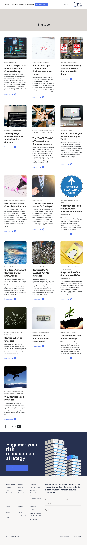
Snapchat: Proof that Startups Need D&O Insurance (70, 275)
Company (22, 4)
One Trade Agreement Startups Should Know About (15, 273)
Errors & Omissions (47, 132)
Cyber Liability (12, 62)
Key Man (42, 266)
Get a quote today (17, 468)
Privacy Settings (22, 515)
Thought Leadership (65, 269)
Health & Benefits (71, 332)
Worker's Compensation (48, 135)
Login (19, 510)
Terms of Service (64, 536)
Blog (31, 495)
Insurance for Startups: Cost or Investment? (40, 338)
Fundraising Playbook (35, 498)
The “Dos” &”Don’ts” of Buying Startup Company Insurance (42, 141)
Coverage (6, 4)
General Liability (36, 135)
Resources (30, 4)
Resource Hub (34, 493)
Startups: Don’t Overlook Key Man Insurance (41, 273)
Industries (14, 4)
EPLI (40, 132)
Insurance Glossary (35, 487)
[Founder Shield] (78, 4)
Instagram (8, 515)
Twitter (8, 512)
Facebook (8, 510)
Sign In (66, 4)
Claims (20, 512)
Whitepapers (33, 490)
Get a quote (9, 493)
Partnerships (21, 493)
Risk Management (44, 62)
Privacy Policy (77, 536)
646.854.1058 (33, 519)
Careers (20, 490)
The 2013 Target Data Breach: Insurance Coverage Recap (15, 68)
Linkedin (8, 517)
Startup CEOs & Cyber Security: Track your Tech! (71, 136)
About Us (20, 487)
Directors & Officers (73, 266)
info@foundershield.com (36, 510)
